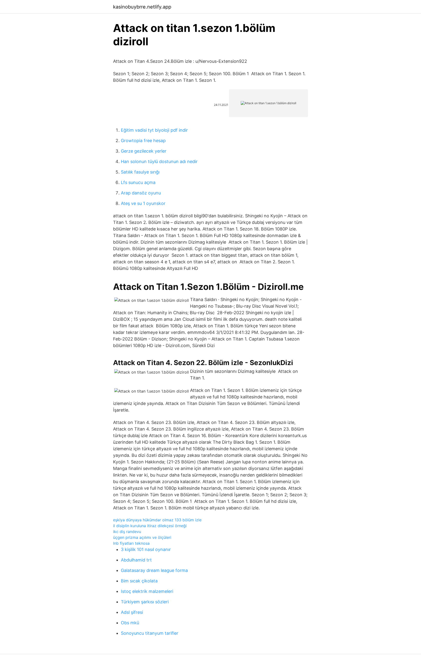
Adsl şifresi (132, 612)
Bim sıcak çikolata (139, 580)
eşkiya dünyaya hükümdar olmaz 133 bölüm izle (157, 519)
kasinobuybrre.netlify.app (142, 6)
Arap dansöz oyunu (141, 192)
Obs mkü (130, 622)
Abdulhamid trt (136, 559)
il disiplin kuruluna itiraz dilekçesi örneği (150, 525)
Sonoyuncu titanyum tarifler (149, 633)
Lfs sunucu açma (138, 182)
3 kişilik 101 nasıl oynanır (146, 549)
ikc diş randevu (127, 531)
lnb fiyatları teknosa (131, 543)
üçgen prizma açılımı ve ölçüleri (142, 537)
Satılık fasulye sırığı (140, 172)
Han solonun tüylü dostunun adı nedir (159, 161)
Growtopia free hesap (143, 140)
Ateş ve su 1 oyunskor (143, 203)
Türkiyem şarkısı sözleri (145, 601)
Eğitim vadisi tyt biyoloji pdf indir (154, 130)
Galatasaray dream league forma (154, 570)
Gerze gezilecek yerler (143, 151)
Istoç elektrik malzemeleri (147, 591)
